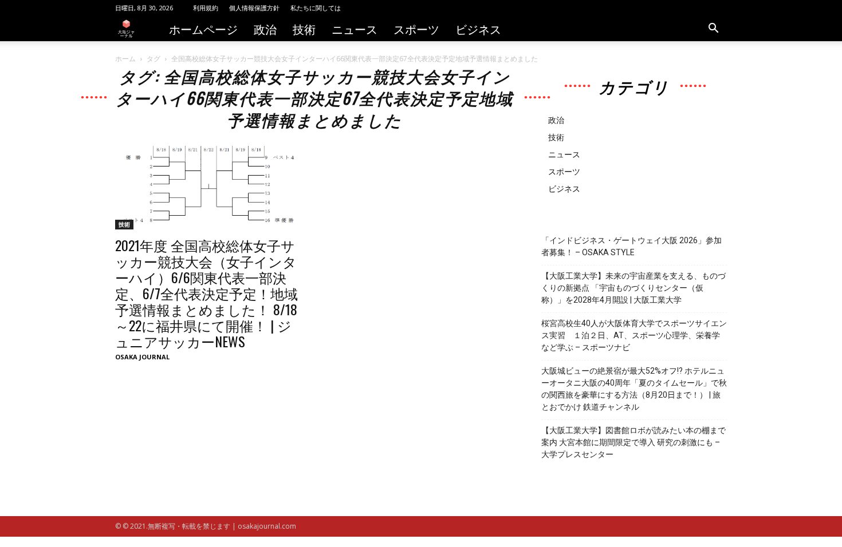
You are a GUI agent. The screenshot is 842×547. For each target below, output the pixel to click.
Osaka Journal (142, 356)
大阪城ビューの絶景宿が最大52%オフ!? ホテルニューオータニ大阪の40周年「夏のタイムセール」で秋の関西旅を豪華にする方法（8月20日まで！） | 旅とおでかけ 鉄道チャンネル (634, 388)
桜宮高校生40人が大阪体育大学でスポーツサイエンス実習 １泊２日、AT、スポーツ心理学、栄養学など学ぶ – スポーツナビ (634, 335)
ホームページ (203, 28)
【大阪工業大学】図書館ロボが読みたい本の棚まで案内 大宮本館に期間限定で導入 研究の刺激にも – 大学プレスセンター (633, 442)
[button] (713, 29)
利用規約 (205, 7)
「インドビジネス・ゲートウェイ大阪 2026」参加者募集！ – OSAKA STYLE (631, 246)
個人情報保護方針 (254, 7)
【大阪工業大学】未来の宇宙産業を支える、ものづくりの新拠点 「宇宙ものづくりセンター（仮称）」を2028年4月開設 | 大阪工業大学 (633, 287)
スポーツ (416, 28)
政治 (265, 28)
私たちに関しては (315, 7)
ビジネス (478, 28)
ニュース (354, 28)
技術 (304, 28)
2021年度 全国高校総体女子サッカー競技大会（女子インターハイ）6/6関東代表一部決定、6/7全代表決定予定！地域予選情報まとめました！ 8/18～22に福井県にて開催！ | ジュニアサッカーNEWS (206, 293)
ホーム (125, 59)
